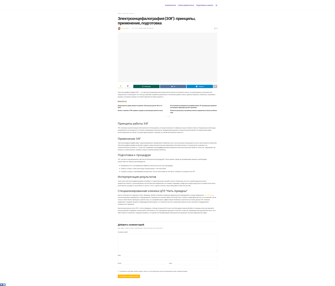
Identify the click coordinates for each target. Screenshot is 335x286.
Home (119, 13)
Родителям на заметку (204, 5)
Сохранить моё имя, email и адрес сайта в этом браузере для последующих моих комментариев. (154, 271)
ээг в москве (208, 195)
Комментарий (123, 232)
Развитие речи (170, 5)
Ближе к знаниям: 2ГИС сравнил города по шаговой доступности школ (140, 110)
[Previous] (166, 116)
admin (127, 28)
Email (119, 263)
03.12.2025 (134, 28)
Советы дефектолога (186, 5)
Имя (119, 255)
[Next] (169, 116)
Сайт (170, 263)
